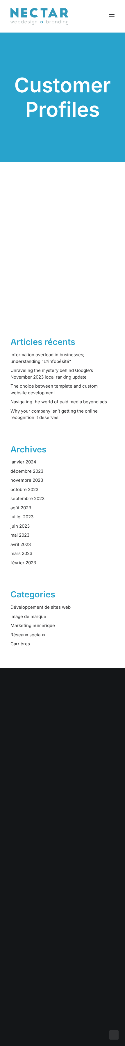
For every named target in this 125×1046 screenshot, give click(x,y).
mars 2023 (21, 553)
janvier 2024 (23, 462)
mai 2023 (19, 535)
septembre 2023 (27, 498)
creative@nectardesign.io (62, 974)
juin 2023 (20, 526)
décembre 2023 (26, 471)
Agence (63, 857)
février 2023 (23, 562)
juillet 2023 (21, 517)
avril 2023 (20, 544)
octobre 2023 (24, 489)
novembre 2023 (26, 480)
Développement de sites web (40, 607)
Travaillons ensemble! (62, 739)
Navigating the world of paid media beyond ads (58, 401)
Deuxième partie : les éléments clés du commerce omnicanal (57, 264)
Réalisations (62, 842)
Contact (62, 865)
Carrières (20, 643)
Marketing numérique (32, 625)
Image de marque (28, 616)
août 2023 (20, 508)
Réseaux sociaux (27, 634)
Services (62, 834)
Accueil (62, 827)
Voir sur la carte (62, 937)
